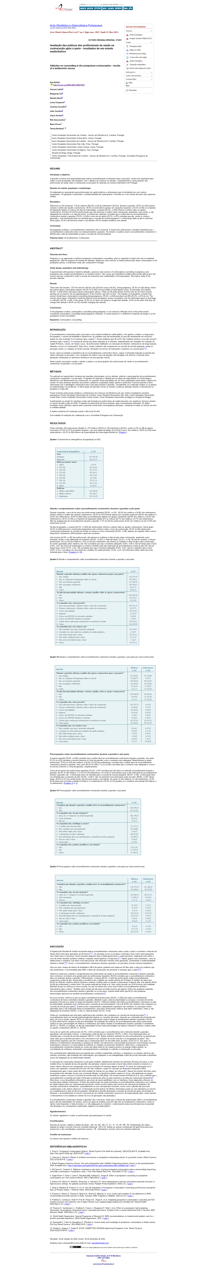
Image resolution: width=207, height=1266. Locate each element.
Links (87, 1153)
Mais (131, 83)
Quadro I (122, 432)
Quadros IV (69, 783)
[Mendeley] (127, 83)
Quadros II (73, 552)
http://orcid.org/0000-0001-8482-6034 (68, 85)
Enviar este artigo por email (140, 68)
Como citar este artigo (138, 57)
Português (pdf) (135, 46)
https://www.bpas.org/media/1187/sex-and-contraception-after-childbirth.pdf (98, 1165)
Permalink (133, 90)
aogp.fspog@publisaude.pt (103, 1264)
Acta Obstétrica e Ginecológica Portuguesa (76, 25)
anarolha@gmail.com (100, 1243)
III (81, 552)
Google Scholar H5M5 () (141, 38)
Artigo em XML (135, 50)
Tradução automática (138, 65)
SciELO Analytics (136, 35)
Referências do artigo (138, 54)
